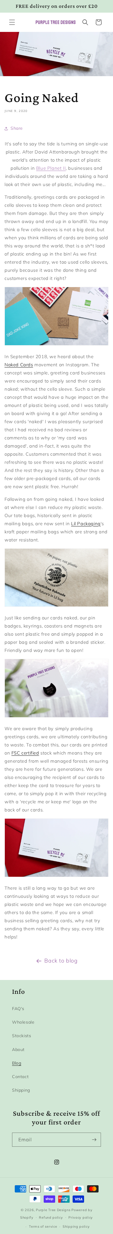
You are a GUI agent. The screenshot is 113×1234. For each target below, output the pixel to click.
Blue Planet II (51, 168)
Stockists (21, 1035)
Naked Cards (19, 364)
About (18, 1049)
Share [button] (17, 128)
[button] (12, 22)
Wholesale (23, 1022)
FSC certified (25, 753)
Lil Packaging (86, 523)
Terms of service (43, 1226)
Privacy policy (80, 1217)
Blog (16, 1063)
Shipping (21, 1090)
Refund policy (51, 1217)
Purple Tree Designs (53, 1210)
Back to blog (60, 960)
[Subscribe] (94, 1140)
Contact (20, 1076)
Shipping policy (76, 1226)
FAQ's (18, 1008)
